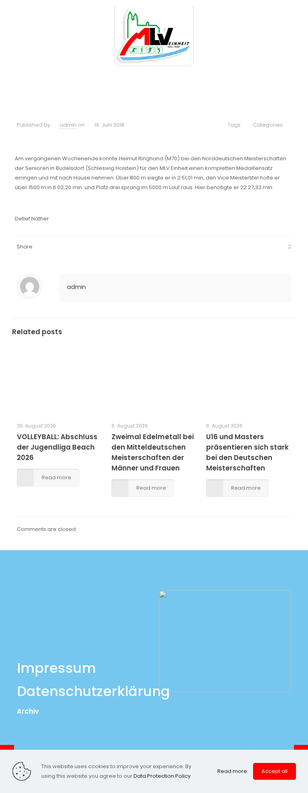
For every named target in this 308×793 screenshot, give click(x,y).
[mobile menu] (295, 36)
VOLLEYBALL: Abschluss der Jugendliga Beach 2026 (57, 447)
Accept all (274, 771)
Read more (232, 771)
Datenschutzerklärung (93, 691)
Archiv (28, 711)
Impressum (56, 668)
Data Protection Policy (162, 776)
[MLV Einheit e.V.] (154, 36)
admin (68, 125)
